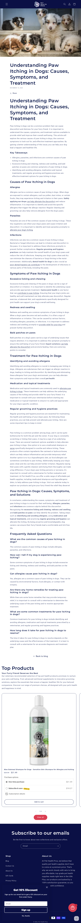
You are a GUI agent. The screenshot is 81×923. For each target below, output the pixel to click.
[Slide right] (45, 811)
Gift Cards (9, 876)
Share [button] (15, 93)
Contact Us (10, 866)
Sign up (25, 910)
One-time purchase (16, 782)
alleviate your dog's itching (21, 230)
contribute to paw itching (28, 293)
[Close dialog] (47, 887)
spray (12, 448)
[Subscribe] (57, 846)
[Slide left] (35, 811)
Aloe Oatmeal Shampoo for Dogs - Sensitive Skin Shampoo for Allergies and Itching (39, 769)
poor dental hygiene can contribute (25, 265)
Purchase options (11, 777)
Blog (7, 861)
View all (40, 817)
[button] (6, 4)
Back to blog (42, 656)
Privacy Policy (11, 881)
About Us (9, 871)
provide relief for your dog (50, 325)
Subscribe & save (19, 788)
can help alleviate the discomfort (41, 201)
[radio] (7, 781)
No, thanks (26, 916)
